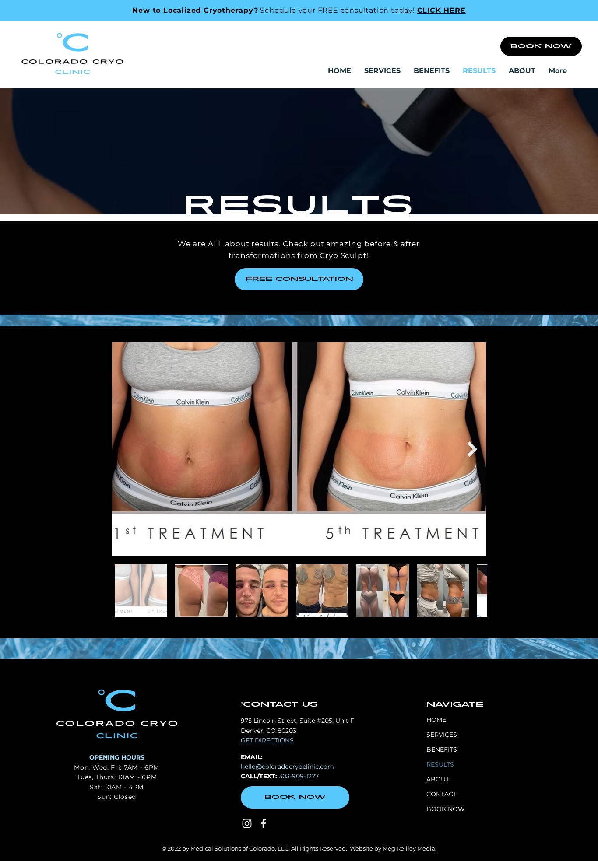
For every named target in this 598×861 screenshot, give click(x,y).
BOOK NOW (445, 809)
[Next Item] (472, 449)
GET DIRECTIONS (267, 740)
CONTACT (441, 794)
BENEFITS (441, 749)
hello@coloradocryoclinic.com (287, 766)
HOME (436, 720)
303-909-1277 (299, 776)
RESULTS (440, 764)
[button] (382, 71)
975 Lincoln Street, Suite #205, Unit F (297, 720)
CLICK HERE (441, 10)
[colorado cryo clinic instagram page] (247, 823)
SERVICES (441, 734)
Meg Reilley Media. (409, 848)
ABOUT (437, 779)
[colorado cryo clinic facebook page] (263, 823)
